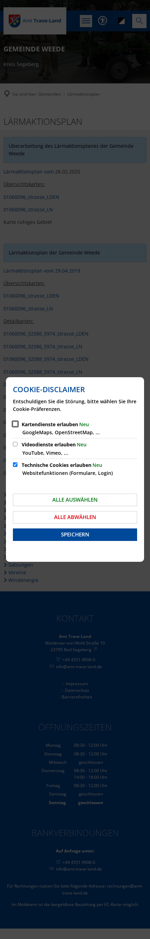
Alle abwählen (75, 516)
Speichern (75, 534)
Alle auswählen (75, 499)
